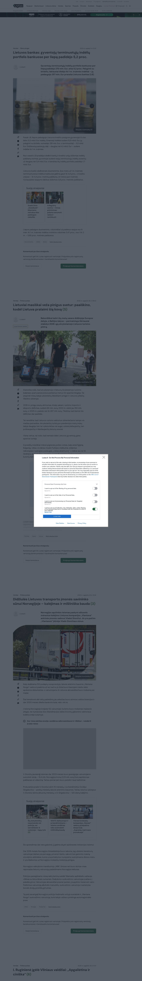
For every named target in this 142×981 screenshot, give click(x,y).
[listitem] (71, 484)
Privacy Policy (82, 523)
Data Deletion (60, 523)
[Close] (104, 458)
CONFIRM (57, 516)
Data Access (71, 523)
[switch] (94, 488)
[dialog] (71, 490)
